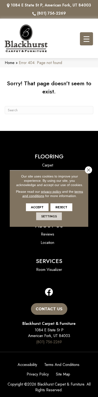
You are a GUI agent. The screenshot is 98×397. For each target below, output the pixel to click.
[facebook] (49, 292)
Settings (49, 216)
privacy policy (51, 191)
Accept (37, 207)
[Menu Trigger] (86, 38)
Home (10, 62)
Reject (61, 207)
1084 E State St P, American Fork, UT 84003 (51, 5)
